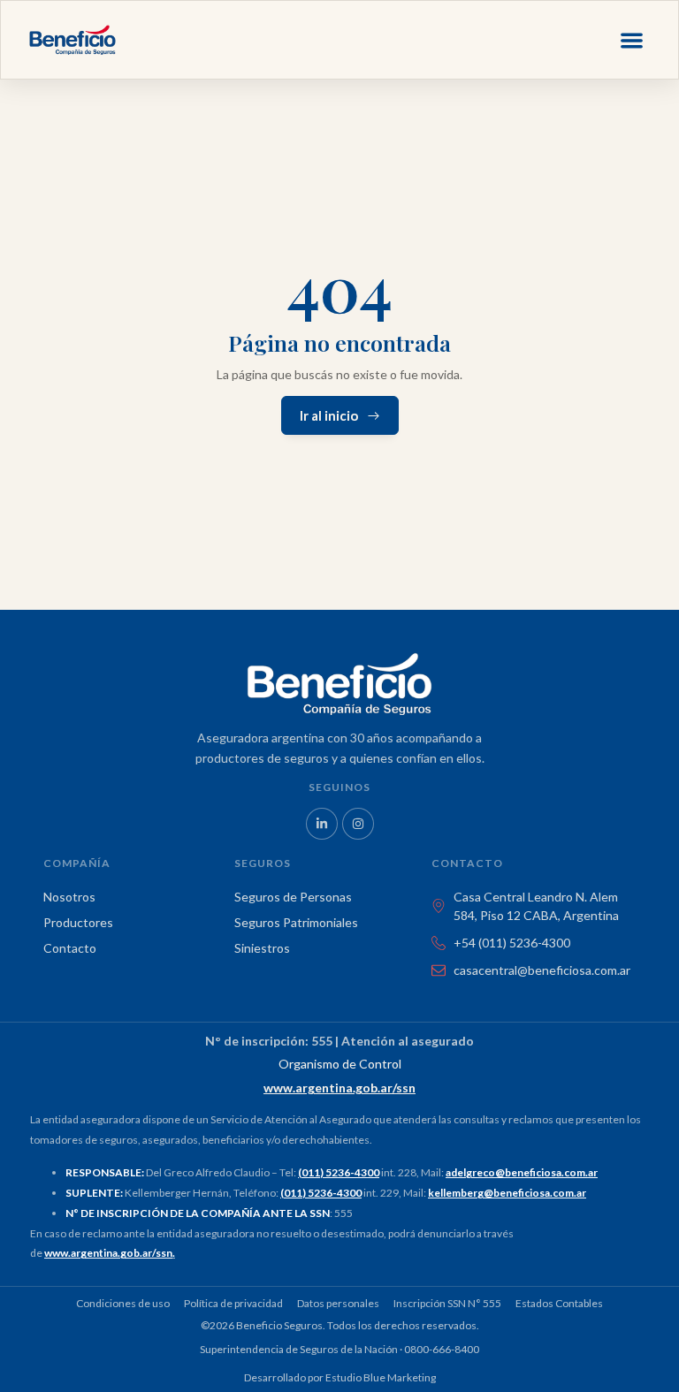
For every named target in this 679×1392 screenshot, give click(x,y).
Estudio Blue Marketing (380, 1377)
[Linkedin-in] (322, 824)
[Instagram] (358, 824)
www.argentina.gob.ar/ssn (108, 1252)
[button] (632, 40)
